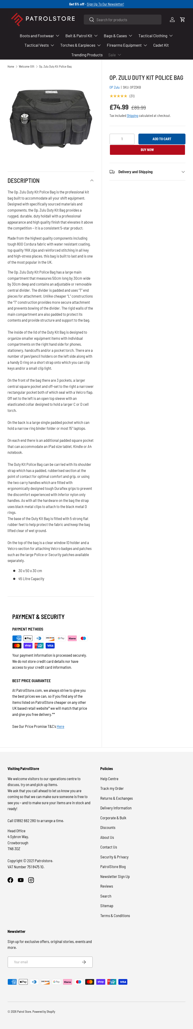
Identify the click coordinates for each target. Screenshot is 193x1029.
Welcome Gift (26, 66)
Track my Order (112, 788)
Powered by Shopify (43, 1011)
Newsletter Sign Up (115, 876)
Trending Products (87, 54)
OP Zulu (114, 87)
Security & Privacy (114, 856)
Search (105, 896)
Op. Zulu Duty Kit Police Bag (55, 66)
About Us (107, 837)
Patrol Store (24, 1011)
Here (60, 726)
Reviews (106, 886)
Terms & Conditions (115, 915)
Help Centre (109, 778)
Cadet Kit (161, 45)
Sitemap (106, 905)
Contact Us (108, 847)
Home (11, 66)
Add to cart (162, 139)
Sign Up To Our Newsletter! (105, 4)
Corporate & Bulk (113, 817)
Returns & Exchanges (116, 798)
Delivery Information (116, 807)
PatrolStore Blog (113, 866)
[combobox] (122, 20)
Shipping (132, 115)
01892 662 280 (25, 820)
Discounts (107, 827)
